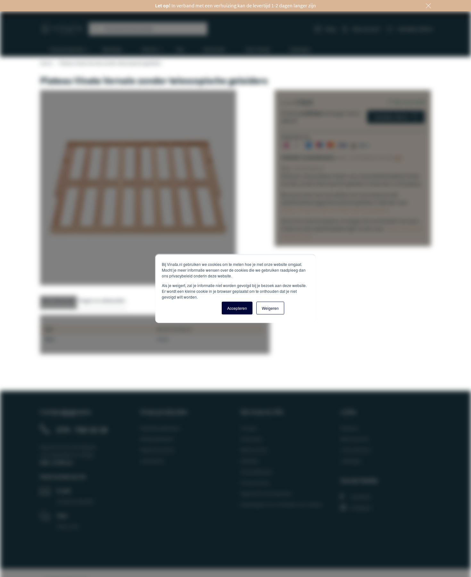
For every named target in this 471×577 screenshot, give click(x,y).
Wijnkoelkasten (157, 439)
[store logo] (62, 26)
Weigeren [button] (270, 307)
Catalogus (351, 460)
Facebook (360, 496)
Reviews (349, 428)
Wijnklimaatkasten (160, 428)
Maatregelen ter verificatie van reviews (281, 504)
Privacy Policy (254, 482)
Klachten (249, 460)
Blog (330, 29)
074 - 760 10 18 (82, 430)
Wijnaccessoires (157, 450)
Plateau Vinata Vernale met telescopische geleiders (336, 210)
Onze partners (356, 450)
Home (46, 63)
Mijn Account (354, 439)
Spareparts (152, 460)
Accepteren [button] (237, 307)
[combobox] (148, 28)
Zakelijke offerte (391, 117)
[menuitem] (66, 49)
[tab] (58, 302)
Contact (248, 428)
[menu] (238, 49)
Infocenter (251, 439)
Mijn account (366, 29)
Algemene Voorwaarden (266, 493)
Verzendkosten (256, 471)
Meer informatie (58, 300)
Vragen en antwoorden (101, 300)
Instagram (361, 507)
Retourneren (254, 450)
